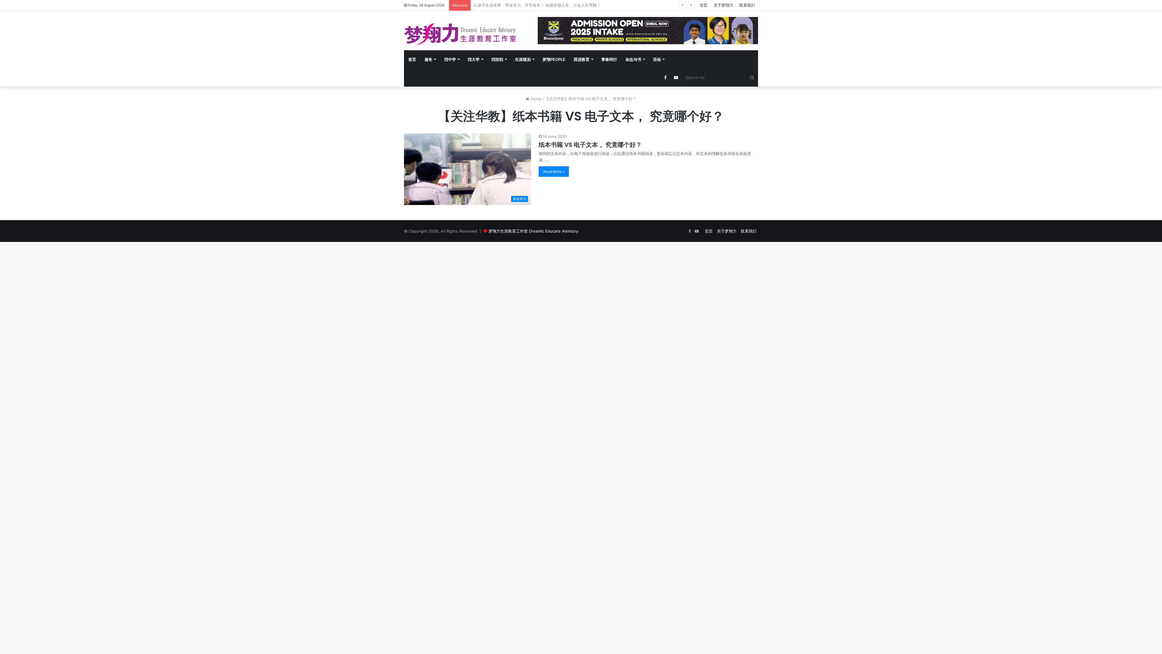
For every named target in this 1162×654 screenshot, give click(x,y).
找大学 (474, 59)
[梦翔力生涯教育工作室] (460, 34)
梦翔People (554, 59)
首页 (703, 5)
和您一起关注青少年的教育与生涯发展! (508, 5)
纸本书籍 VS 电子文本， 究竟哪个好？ (590, 144)
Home (535, 98)
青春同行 (609, 59)
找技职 (497, 59)
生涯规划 (523, 59)
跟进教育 (581, 59)
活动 (657, 59)
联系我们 (747, 5)
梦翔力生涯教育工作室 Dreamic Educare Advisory (533, 231)
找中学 (450, 59)
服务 (428, 59)
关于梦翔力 (723, 5)
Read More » (553, 171)
